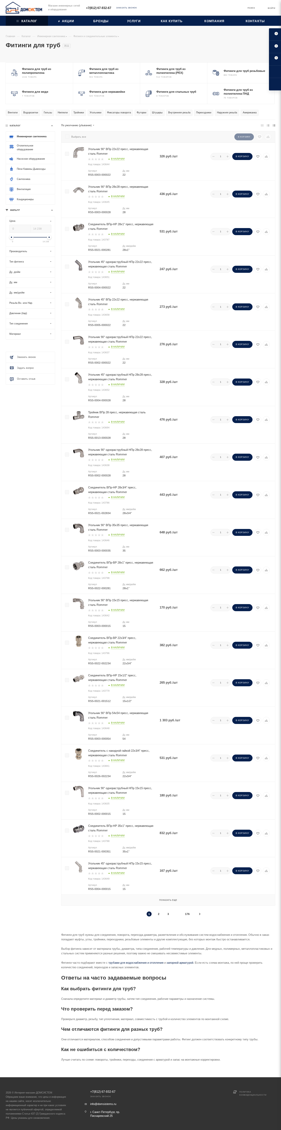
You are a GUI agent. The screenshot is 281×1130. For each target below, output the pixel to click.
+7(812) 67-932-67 (98, 8)
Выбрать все (78, 136)
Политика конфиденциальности (252, 1093)
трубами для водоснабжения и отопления (135, 962)
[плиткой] (262, 125)
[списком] (268, 125)
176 (187, 914)
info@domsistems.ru (103, 1104)
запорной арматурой (179, 962)
